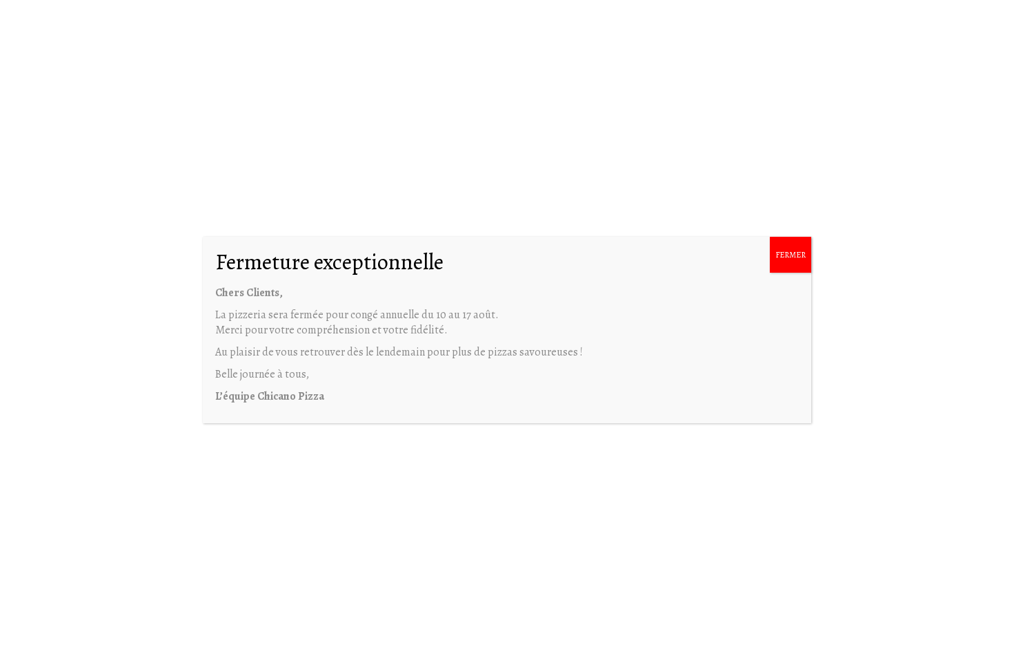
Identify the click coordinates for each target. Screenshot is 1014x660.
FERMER (790, 254)
